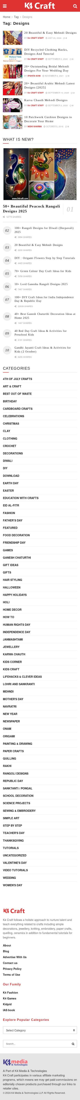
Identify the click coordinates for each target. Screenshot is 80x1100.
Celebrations (13, 416)
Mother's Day (13, 699)
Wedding (9, 878)
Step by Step (12, 825)
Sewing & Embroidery (19, 811)
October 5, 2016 (54, 126)
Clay (6, 431)
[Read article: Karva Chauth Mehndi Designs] (12, 105)
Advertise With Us (15, 957)
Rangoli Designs (15, 773)
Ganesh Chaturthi (17, 557)
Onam (7, 729)
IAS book (9, 1010)
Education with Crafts (20, 498)
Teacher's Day (13, 833)
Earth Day (10, 483)
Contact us (10, 963)
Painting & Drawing (17, 744)
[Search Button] (75, 6)
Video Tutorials (15, 870)
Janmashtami (13, 639)
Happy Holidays (15, 595)
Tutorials (11, 848)
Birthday (10, 401)
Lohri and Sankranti (19, 684)
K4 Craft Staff (36, 38)
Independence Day (16, 632)
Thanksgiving (13, 840)
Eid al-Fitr (11, 505)
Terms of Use (11, 974)
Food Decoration (16, 535)
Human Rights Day (16, 624)
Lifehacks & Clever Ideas (22, 677)
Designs (27, 17)
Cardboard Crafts (17, 409)
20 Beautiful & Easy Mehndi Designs (50, 32)
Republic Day (13, 781)
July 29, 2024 (54, 38)
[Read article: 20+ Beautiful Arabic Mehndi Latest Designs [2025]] (12, 88)
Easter (8, 490)
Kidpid (7, 1004)
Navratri (10, 706)
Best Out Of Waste (17, 394)
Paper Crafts (13, 751)
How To (8, 617)
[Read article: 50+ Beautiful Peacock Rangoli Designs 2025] (40, 174)
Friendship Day (14, 542)
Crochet (9, 446)
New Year (10, 714)
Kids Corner (12, 662)
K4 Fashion (10, 992)
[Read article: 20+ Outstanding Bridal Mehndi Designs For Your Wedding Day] (12, 71)
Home (6, 17)
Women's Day (12, 885)
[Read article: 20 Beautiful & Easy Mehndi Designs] (12, 38)
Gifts (7, 572)
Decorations (13, 453)
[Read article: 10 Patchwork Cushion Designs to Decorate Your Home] (12, 122)
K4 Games (9, 998)
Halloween (11, 587)
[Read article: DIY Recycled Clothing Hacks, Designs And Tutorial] (12, 55)
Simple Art (11, 818)
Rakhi (7, 766)
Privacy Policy (12, 969)
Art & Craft (12, 386)
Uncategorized (14, 855)
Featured (10, 528)
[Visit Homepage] (40, 6)
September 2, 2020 (57, 59)
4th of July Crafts (17, 379)
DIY (5, 468)
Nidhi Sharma (35, 126)
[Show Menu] (5, 6)
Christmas (11, 423)
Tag (16, 17)
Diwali (7, 461)
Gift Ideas (10, 565)
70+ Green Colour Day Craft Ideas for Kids (43, 271)
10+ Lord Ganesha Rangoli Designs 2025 (41, 284)
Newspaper (11, 721)
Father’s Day (12, 520)
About (7, 945)
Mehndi (8, 691)
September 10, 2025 (58, 92)
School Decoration (18, 796)
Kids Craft (11, 669)
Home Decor (12, 609)
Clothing (10, 438)
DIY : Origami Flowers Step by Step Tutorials (45, 258)
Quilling (9, 758)
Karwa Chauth (14, 654)
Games (8, 550)
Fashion (9, 513)
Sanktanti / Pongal (17, 788)
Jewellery (11, 647)
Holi (6, 602)
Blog (6, 951)
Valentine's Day (15, 863)
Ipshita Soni (34, 75)
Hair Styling (12, 580)
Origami (9, 736)
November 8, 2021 (54, 75)
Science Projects (16, 803)
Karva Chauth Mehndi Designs (46, 100)
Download (11, 476)
